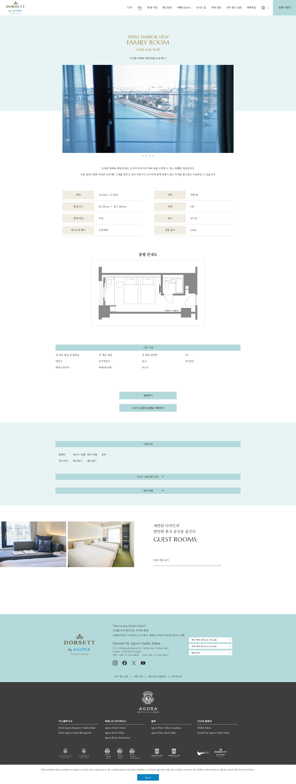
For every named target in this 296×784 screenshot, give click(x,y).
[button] (143, 155)
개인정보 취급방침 (157, 676)
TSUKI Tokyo (204, 727)
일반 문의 (195, 652)
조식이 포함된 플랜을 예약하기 (148, 408)
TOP (129, 7)
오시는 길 (201, 7)
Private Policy (246, 769)
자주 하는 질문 (121, 676)
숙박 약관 (138, 676)
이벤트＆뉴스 (184, 7)
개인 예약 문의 (204, 639)
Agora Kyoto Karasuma (117, 737)
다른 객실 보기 (161, 560)
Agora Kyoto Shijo (114, 732)
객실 (139, 7)
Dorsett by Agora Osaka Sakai (213, 732)
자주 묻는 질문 (233, 7)
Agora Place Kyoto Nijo (163, 732)
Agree (148, 777)
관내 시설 (152, 7)
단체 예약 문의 (204, 646)
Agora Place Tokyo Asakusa (166, 727)
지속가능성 (176, 676)
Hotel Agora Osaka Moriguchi (75, 732)
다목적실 (251, 7)
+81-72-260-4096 (128, 655)
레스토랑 (167, 7)
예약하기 (148, 395)
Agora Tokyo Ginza (115, 727)
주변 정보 (216, 7)
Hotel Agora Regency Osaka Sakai (77, 727)
